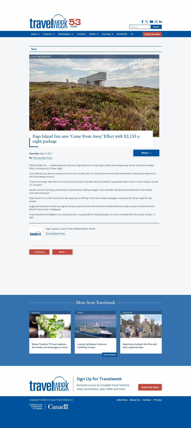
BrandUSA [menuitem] (122, 34)
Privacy (158, 399)
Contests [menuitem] (81, 34)
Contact (147, 399)
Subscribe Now (150, 387)
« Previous (39, 252)
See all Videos (110, 354)
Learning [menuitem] (106, 34)
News (34, 49)
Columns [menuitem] (47, 34)
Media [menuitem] (92, 34)
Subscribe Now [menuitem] (152, 34)
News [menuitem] (34, 34)
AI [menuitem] (132, 34)
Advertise (122, 399)
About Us (135, 399)
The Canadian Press (42, 157)
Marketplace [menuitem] (64, 34)
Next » (62, 252)
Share (145, 152)
